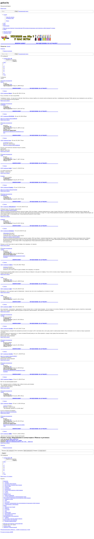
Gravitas (2, 315)
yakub (2, 295)
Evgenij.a (3, 176)
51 (10, 107)
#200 (2, 187)
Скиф (2, 277)
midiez (2, 417)
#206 (2, 328)
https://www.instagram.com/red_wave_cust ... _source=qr (19, 441)
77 (10, 222)
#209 (2, 403)
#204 (2, 288)
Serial (2, 155)
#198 (2, 140)
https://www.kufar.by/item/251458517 (9, 210)
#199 (2, 168)
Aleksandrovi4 (4, 195)
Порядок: (35, 450)
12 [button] (3, 66)
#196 (2, 93)
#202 (2, 230)
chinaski (8, 46)
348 (10, 252)
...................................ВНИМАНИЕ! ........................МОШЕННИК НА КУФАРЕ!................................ (36, 43)
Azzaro (2, 392)
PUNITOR (3, 104)
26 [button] (3, 73)
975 (10, 297)
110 (10, 394)
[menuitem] (10, 17)
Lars (1, 124)
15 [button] (3, 69)
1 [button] (3, 63)
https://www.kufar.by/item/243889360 (9, 118)
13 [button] (3, 67)
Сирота (2, 249)
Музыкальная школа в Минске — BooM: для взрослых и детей (15, 529)
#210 (2, 433)
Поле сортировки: (19, 450)
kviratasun (3, 219)
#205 (2, 306)
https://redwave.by (14, 439)
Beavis (2, 82)
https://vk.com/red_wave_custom (14, 440)
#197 (2, 116)
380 (10, 126)
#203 (2, 264)
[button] (7, 58)
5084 (11, 279)
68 (10, 197)
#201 (2, 206)
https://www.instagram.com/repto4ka (9, 411)
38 (10, 318)
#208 (2, 379)
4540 (11, 84)
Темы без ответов (7, 31)
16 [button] (3, 71)
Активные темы (7, 32)
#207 (2, 353)
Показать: (4, 450)
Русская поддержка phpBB (7, 532)
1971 (11, 158)
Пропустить (3, 8)
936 (10, 419)
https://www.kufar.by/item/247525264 (9, 189)
